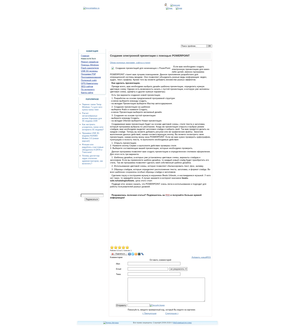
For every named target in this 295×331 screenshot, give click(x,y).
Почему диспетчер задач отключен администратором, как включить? (92, 160)
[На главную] (91, 8)
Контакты (113, 42)
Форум (92, 42)
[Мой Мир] (139, 254)
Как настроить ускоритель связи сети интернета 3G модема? (93, 127)
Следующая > (172, 313)
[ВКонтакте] (129, 254)
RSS (209, 257)
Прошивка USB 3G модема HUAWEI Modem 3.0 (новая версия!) (90, 137)
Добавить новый (199, 257)
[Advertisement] (160, 221)
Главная (82, 42)
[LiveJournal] (142, 254)
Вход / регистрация (130, 42)
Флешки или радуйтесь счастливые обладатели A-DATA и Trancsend (92, 148)
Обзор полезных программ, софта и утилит (130, 62)
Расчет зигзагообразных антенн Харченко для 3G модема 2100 (92, 117)
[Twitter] (132, 254)
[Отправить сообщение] (173, 5)
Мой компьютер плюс (182, 323)
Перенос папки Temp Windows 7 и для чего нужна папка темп (92, 107)
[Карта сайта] (168, 8)
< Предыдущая (149, 313)
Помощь (102, 42)
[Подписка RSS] (177, 8)
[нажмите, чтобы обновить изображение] (157, 305)
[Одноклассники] (136, 254)
